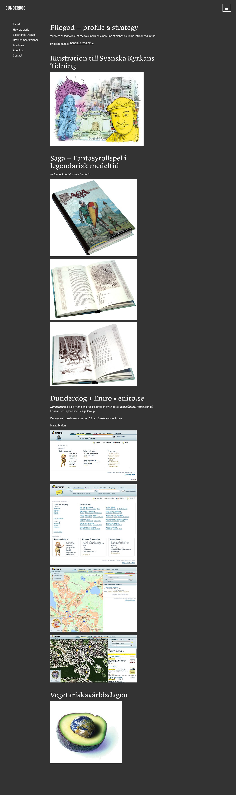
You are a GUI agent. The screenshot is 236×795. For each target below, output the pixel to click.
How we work (21, 29)
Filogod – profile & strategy (94, 27)
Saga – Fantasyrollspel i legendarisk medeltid (88, 161)
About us (18, 50)
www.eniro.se (114, 418)
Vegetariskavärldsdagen (89, 694)
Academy (18, 45)
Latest (16, 24)
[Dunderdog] (16, 8)
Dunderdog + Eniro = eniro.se (97, 397)
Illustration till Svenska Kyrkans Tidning (102, 61)
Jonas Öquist (127, 406)
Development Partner (25, 39)
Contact (17, 55)
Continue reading (82, 42)
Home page (205, 7)
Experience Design (24, 34)
